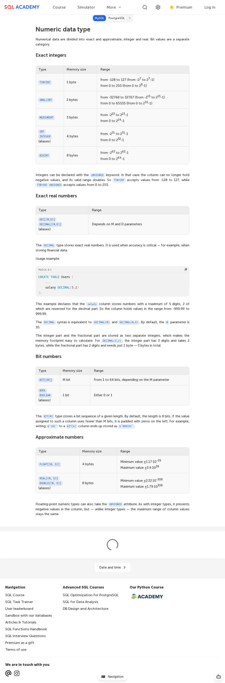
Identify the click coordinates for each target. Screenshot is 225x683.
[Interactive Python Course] (149, 597)
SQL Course (14, 595)
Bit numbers (49, 356)
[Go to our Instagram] (17, 673)
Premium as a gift (19, 643)
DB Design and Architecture (85, 609)
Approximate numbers (59, 437)
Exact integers (51, 55)
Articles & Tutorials (20, 622)
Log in (209, 7)
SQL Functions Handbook (26, 629)
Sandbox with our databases (28, 615)
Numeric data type (63, 29)
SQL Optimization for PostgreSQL (91, 595)
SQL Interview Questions (25, 636)
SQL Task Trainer (19, 602)
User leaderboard (19, 609)
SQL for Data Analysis (80, 602)
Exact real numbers (56, 195)
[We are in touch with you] (8, 673)
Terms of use (15, 649)
